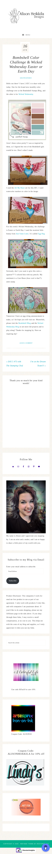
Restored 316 (43, 843)
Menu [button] (28, 35)
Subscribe (13, 581)
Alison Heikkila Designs (26, 16)
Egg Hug (41, 234)
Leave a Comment (26, 343)
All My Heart (19, 188)
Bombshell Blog (24, 323)
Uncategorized (26, 78)
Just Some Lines (22, 234)
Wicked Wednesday (26, 94)
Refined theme (27, 843)
